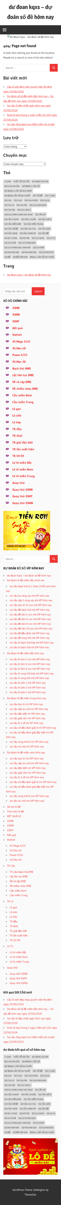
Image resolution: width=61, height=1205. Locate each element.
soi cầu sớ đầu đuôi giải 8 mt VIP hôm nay (33, 727)
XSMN (16, 314)
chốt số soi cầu (21, 181)
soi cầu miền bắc (12, 224)
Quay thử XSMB (22, 489)
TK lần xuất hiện (23, 449)
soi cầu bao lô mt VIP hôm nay (26, 704)
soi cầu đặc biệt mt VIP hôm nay (27, 713)
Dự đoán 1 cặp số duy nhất (18, 191)
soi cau (8, 200)
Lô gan (16, 409)
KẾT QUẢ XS (14, 816)
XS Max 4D (19, 348)
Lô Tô (10, 946)
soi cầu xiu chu (28, 228)
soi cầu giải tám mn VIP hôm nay (28, 772)
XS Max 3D (19, 362)
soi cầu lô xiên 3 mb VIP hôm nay (28, 687)
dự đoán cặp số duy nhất (17, 195)
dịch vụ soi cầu (12, 186)
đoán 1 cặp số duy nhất (42, 257)
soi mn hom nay (29, 252)
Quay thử (18, 483)
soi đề (7, 257)
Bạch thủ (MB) (21, 368)
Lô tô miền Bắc (22, 462)
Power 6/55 (19, 355)
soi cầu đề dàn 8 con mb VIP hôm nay (30, 623)
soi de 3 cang (10, 238)
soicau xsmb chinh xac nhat (18, 214)
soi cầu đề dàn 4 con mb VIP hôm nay (30, 614)
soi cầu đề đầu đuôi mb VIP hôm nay (30, 633)
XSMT (15, 321)
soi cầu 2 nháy (11, 219)
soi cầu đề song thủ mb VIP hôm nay (30, 637)
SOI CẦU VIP (40, 214)
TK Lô (10, 901)
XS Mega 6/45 (21, 341)
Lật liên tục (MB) (23, 375)
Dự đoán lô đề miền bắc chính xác (25, 580)
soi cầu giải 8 (44, 219)
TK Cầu (11, 865)
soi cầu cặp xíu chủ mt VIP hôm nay (29, 709)
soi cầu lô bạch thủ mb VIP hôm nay (29, 647)
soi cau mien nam (37, 205)
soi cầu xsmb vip (28, 233)
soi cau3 (18, 200)
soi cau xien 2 (24, 210)
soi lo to (51, 238)
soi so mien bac (46, 252)
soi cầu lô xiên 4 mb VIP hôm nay (28, 692)
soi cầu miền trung (33, 224)
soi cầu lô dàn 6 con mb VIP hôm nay (30, 664)
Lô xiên (16, 415)
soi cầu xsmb (10, 233)
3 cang (7, 181)
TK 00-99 (18, 456)
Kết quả (17, 328)
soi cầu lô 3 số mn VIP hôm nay (27, 777)
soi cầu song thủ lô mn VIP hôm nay (29, 796)
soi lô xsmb (38, 247)
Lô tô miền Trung (23, 476)
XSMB (16, 308)
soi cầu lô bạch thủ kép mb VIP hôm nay (32, 642)
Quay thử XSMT (22, 496)
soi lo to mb (10, 242)
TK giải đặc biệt (22, 442)
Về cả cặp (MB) (21, 382)
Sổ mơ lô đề (13, 806)
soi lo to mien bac (27, 242)
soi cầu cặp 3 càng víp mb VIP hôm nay (31, 600)
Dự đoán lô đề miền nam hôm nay (26, 752)
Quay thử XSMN (22, 503)
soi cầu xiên (44, 228)
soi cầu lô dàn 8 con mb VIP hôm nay (30, 668)
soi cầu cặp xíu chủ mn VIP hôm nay (29, 763)
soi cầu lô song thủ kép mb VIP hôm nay (32, 673)
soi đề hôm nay (20, 257)
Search (38, 291)
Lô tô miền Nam (22, 469)
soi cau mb (22, 205)
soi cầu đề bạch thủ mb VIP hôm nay (30, 609)
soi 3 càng (50, 195)
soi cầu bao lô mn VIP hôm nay (26, 758)
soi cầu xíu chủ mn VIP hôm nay (27, 800)
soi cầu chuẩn (28, 219)
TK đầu (17, 429)
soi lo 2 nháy (38, 238)
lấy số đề (38, 195)
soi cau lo (9, 205)
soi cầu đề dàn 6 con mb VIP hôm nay (30, 619)
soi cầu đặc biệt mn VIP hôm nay (28, 768)
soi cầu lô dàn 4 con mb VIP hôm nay (30, 659)
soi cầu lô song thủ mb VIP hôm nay (29, 678)
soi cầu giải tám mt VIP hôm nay (27, 718)
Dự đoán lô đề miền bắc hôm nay (25, 653)
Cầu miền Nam (22, 395)
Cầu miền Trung (22, 402)
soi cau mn (9, 210)
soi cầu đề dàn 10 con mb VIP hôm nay (31, 628)
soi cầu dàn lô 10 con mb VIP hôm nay (31, 605)
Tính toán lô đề (15, 811)
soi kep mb (24, 238)
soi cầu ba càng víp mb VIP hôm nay (29, 595)
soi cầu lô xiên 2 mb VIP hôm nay (28, 682)
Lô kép (16, 422)
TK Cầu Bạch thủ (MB (21, 871)
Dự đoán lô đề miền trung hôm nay (26, 698)
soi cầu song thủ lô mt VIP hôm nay (29, 741)
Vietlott (17, 335)
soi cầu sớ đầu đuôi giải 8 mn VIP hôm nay (33, 782)
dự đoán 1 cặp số (31, 186)
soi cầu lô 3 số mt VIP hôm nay (26, 723)
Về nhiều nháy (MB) (25, 389)
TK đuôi (17, 436)
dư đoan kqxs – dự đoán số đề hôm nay (29, 274)
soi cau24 (45, 200)
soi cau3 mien (31, 200)
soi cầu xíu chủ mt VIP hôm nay (27, 746)
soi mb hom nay (11, 252)
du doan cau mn (40, 181)
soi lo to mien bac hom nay (17, 247)
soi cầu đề (43, 233)
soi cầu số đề (11, 228)
